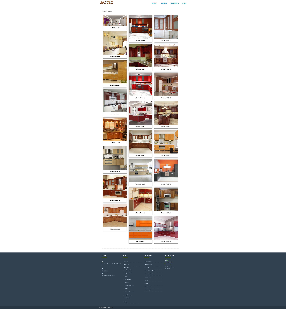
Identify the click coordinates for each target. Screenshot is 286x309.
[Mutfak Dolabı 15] (166, 131)
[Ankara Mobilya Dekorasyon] (106, 4)
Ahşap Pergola (128, 298)
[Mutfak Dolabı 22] (115, 204)
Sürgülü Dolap (128, 279)
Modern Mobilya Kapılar (130, 291)
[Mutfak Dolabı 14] (140, 131)
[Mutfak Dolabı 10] (115, 89)
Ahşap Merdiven (128, 295)
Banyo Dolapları (128, 273)
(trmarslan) (167, 268)
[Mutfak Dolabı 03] (166, 16)
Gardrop (126, 276)
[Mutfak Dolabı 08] (140, 73)
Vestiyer (126, 288)
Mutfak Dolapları (128, 270)
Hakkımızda (164, 3)
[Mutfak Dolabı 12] (166, 102)
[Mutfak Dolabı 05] (140, 44)
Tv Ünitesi (127, 282)
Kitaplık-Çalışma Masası (130, 285)
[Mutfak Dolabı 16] (115, 147)
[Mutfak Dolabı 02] (140, 16)
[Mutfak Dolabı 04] (115, 32)
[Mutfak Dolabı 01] (115, 16)
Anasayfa (154, 3)
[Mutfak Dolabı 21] (166, 188)
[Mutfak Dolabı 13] (115, 118)
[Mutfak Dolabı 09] (166, 73)
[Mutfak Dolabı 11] (140, 102)
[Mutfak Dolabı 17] (140, 159)
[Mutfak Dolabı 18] (166, 159)
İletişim (184, 3)
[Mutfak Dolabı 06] (166, 44)
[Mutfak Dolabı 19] (115, 176)
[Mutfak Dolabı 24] (166, 217)
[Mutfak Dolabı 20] (140, 188)
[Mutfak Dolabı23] (140, 217)
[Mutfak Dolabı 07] (115, 61)
